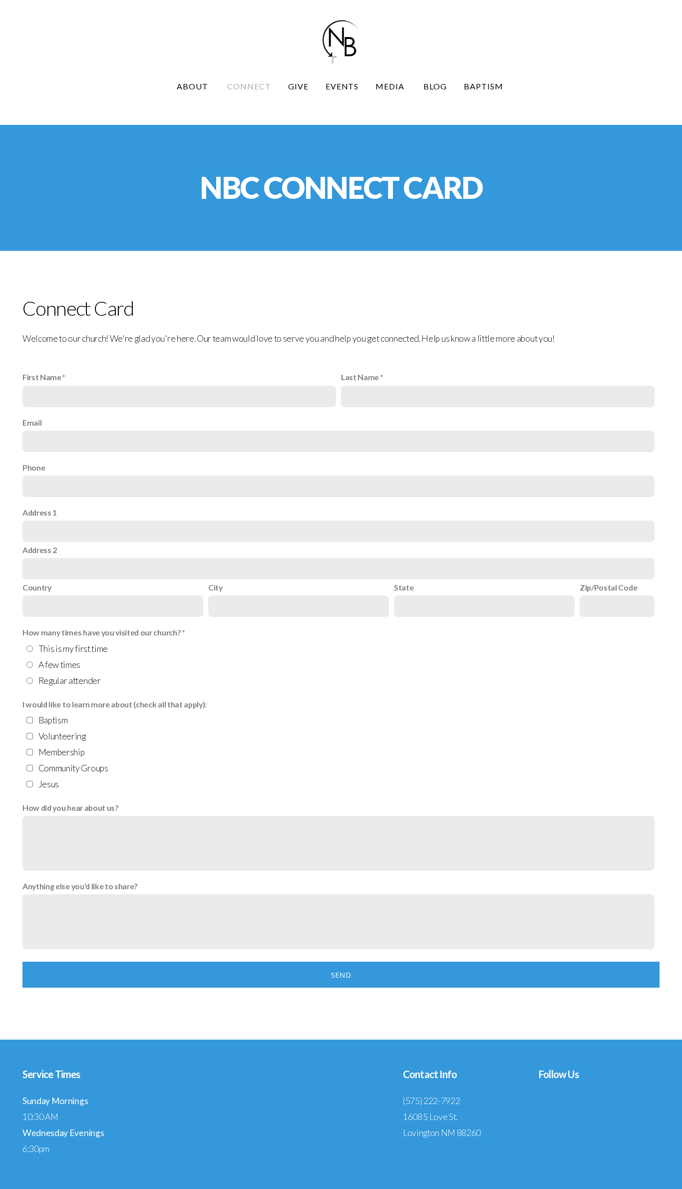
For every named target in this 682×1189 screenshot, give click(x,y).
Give (298, 86)
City (215, 587)
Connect (249, 86)
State (403, 587)
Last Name (360, 377)
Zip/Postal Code (608, 587)
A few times (59, 664)
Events (342, 86)
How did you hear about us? (70, 807)
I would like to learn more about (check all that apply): (114, 704)
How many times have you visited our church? (101, 632)
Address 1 (39, 512)
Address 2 (39, 550)
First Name (41, 377)
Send (341, 975)
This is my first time (73, 648)
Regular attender (69, 680)
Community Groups (73, 768)
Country (36, 587)
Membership (61, 752)
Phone (33, 467)
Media (390, 86)
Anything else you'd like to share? (80, 886)
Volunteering (62, 736)
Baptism (484, 86)
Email (31, 422)
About (193, 86)
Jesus (48, 784)
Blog (435, 86)
